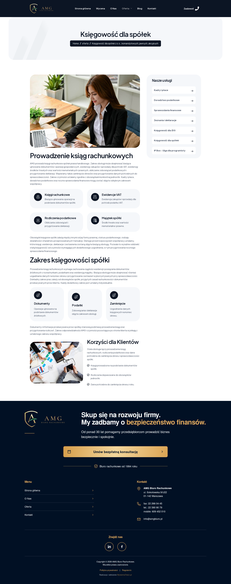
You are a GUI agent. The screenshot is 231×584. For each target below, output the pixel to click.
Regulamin (126, 570)
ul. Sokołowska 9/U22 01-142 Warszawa (158, 492)
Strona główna (83, 8)
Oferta (125, 8)
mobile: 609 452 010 (154, 511)
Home (76, 43)
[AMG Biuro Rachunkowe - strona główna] (45, 419)
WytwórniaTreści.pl (124, 574)
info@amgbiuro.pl (153, 518)
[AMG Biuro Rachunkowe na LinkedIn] (109, 546)
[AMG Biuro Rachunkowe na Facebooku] (121, 546)
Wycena (100, 8)
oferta (85, 43)
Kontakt (152, 8)
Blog (139, 8)
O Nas (113, 8)
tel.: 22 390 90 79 (153, 507)
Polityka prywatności (109, 570)
